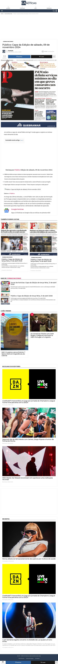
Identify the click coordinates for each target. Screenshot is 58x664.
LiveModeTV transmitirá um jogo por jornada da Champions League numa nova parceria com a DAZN (28, 401)
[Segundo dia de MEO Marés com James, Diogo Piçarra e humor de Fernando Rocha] (29, 423)
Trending (49, 8)
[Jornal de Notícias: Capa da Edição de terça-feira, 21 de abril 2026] (5, 286)
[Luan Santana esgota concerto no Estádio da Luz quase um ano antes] (29, 620)
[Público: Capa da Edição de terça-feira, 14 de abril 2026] (43, 239)
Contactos (37, 658)
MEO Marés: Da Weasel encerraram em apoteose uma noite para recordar (27, 478)
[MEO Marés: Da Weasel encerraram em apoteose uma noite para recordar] (29, 461)
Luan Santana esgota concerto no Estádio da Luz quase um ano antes (27, 640)
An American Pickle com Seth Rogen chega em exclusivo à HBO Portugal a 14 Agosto (42, 335)
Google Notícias (17, 209)
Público (17, 170)
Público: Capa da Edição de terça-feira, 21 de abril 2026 (12, 260)
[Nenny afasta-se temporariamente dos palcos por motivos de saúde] (29, 539)
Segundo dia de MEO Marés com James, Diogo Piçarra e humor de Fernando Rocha (28, 440)
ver (22, 140)
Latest (8, 8)
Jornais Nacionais (7, 257)
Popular (22, 8)
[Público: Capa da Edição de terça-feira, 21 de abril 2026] (14, 239)
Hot (36, 8)
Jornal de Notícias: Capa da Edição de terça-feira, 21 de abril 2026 (33, 283)
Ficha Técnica (21, 658)
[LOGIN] (56, 10)
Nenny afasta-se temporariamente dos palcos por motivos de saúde (29, 559)
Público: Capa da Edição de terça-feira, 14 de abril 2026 (41, 260)
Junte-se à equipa (29, 658)
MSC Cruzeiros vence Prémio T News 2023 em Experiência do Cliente (13, 354)
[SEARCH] (54, 10)
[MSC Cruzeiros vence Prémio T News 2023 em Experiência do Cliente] (14, 332)
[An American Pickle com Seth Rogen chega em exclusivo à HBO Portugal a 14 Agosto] (43, 323)
